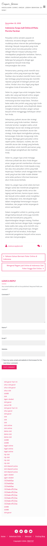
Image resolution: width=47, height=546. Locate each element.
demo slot (8, 431)
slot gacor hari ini (10, 382)
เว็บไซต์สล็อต (9, 480)
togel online (8, 446)
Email (4, 338)
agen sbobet (9, 475)
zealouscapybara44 (15, 246)
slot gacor (8, 402)
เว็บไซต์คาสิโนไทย (10, 489)
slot (5, 396)
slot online (8, 425)
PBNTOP (30, 541)
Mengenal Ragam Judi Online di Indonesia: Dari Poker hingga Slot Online (25, 266)
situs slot (7, 390)
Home (3, 536)
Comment (6, 294)
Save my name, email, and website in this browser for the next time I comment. (22, 361)
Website (4, 349)
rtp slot (7, 454)
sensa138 (7, 405)
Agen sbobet (9, 399)
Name (4, 327)
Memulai (28, 536)
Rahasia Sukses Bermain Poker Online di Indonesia (20, 257)
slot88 (6, 393)
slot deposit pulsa (11, 466)
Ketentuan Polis (15, 536)
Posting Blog (40, 536)
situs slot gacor (10, 385)
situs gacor (8, 411)
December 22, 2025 (13, 23)
